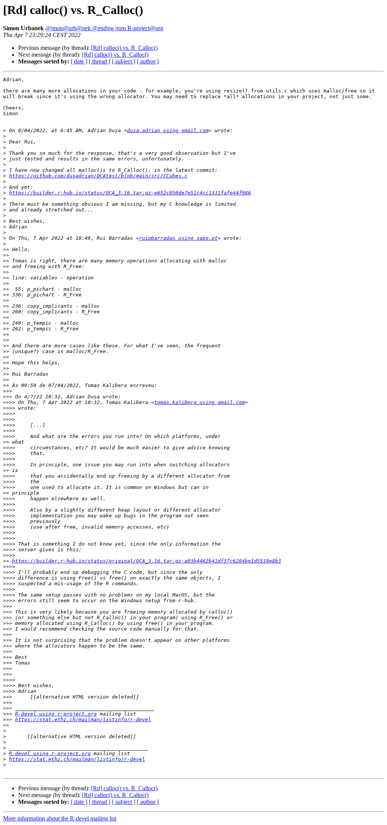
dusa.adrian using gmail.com (168, 130)
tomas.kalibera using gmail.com (199, 402)
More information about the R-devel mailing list (59, 818)
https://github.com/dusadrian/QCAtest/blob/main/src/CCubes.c (98, 176)
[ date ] (79, 61)
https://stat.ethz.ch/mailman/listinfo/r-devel (83, 719)
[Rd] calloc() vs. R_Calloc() (124, 48)
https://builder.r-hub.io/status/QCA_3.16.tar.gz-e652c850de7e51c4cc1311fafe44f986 (130, 193)
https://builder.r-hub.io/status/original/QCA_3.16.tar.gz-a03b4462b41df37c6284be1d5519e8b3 (146, 561)
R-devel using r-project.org (56, 714)
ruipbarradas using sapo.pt (178, 238)
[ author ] (148, 61)
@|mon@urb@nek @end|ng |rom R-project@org (104, 28)
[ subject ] (123, 61)
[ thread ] (99, 61)
